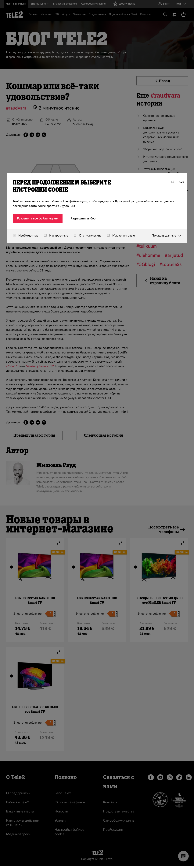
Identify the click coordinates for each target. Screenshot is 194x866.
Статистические (89, 235)
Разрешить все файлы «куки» (37, 218)
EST (173, 182)
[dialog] (97, 208)
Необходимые (28, 235)
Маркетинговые (123, 235)
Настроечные (58, 235)
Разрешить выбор (82, 218)
